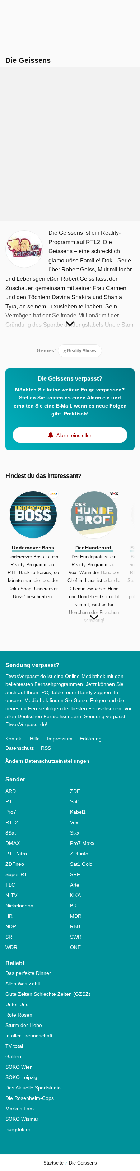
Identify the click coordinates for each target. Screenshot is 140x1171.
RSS (46, 748)
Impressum (60, 739)
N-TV (11, 895)
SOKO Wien (19, 1067)
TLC (10, 885)
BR (73, 906)
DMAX (12, 843)
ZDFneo (14, 864)
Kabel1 (78, 812)
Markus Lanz (20, 1108)
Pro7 (10, 812)
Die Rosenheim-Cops (29, 1098)
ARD (10, 791)
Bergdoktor (18, 1129)
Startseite (53, 1163)
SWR (75, 937)
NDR (10, 926)
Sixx (74, 833)
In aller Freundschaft (28, 1035)
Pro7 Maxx (82, 843)
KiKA (75, 895)
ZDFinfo (79, 853)
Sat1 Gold (81, 864)
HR (9, 916)
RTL (10, 801)
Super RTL (17, 874)
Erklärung (91, 739)
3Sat (10, 833)
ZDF (75, 791)
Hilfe (35, 739)
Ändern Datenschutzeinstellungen (47, 761)
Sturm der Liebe (23, 1025)
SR (8, 937)
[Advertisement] (70, 144)
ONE (75, 947)
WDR (11, 947)
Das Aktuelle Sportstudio (33, 1088)
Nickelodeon (19, 906)
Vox (74, 822)
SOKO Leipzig (21, 1077)
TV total (14, 1046)
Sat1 (75, 801)
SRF (75, 874)
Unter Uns (16, 1004)
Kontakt (14, 739)
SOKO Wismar (21, 1119)
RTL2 (11, 822)
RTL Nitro (16, 853)
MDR (75, 916)
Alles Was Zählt (22, 983)
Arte (74, 885)
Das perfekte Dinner (28, 973)
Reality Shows (81, 350)
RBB (75, 926)
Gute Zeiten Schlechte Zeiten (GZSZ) (47, 994)
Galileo (13, 1056)
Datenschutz (19, 748)
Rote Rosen (18, 1015)
